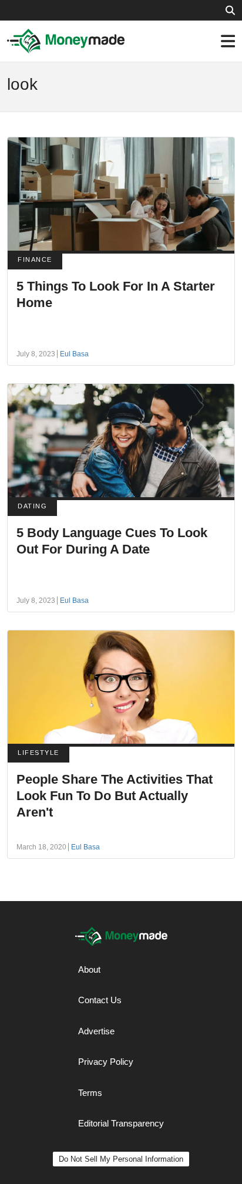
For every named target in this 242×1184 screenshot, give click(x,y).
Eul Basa (74, 354)
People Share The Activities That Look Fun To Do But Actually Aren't (114, 795)
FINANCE (35, 259)
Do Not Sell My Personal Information (121, 1159)
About (89, 969)
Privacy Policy (105, 1062)
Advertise (96, 1031)
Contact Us (100, 1000)
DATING (32, 506)
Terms (90, 1093)
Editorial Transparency (121, 1123)
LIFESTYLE (38, 752)
